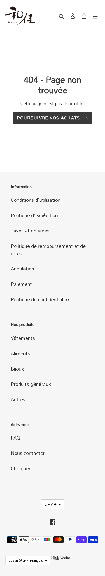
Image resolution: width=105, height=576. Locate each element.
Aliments (20, 353)
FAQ (15, 438)
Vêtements (23, 338)
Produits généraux (31, 384)
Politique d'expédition (34, 215)
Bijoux (17, 368)
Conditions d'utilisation (36, 200)
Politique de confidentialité (40, 299)
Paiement (21, 284)
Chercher (20, 468)
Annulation (22, 268)
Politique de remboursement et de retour (48, 249)
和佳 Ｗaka (60, 558)
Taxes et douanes (30, 230)
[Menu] (95, 15)
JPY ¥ (51, 504)
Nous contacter (28, 453)
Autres (18, 399)
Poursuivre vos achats (48, 118)
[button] (27, 560)
